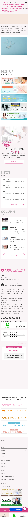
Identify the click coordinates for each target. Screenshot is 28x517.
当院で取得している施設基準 (7, 479)
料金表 (2, 457)
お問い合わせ (4, 466)
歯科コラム (3, 463)
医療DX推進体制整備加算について (8, 476)
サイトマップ (4, 483)
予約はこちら (14, 161)
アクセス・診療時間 (5, 460)
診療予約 (3, 470)
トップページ (4, 440)
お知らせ (3, 473)
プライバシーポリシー (6, 486)
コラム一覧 (14, 255)
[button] (18, 509)
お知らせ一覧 (14, 204)
